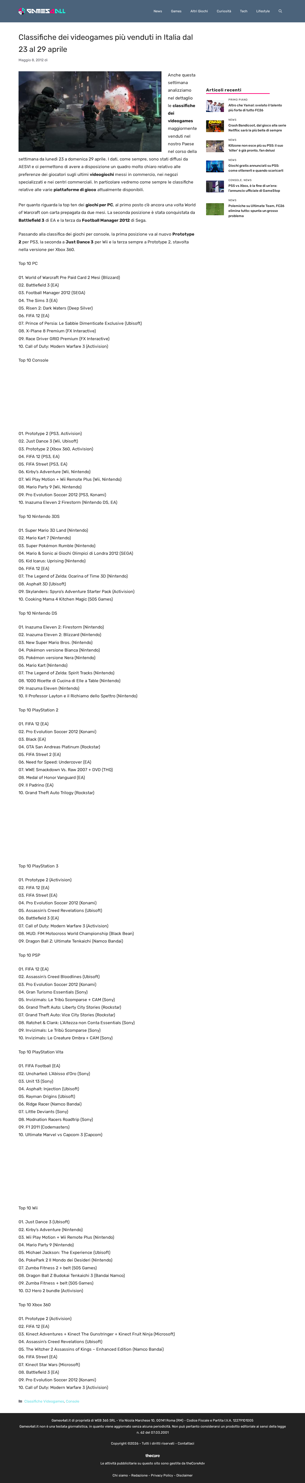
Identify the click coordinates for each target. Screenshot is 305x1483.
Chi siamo (120, 1475)
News (158, 11)
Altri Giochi (199, 11)
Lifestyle (263, 11)
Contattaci (186, 1443)
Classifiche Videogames (44, 1401)
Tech (243, 11)
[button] (280, 11)
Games (176, 11)
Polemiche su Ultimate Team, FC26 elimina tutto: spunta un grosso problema (256, 211)
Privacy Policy (162, 1475)
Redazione (139, 1475)
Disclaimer (184, 1475)
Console (72, 1401)
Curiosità (224, 11)
